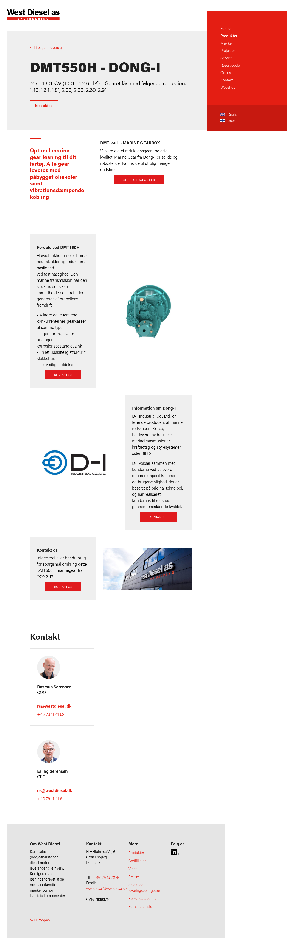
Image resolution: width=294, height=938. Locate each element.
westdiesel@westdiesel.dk (106, 888)
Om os (225, 72)
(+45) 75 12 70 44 (106, 877)
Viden (133, 868)
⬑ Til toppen (40, 920)
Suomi (232, 120)
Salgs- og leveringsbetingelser (144, 887)
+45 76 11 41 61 (50, 798)
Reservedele (230, 65)
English (232, 114)
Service (226, 57)
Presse (133, 876)
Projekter (227, 50)
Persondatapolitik (142, 898)
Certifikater (137, 860)
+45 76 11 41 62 (50, 714)
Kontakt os (44, 105)
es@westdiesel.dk (54, 790)
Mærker (226, 43)
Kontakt (226, 79)
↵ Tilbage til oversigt (46, 47)
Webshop (227, 87)
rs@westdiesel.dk (54, 706)
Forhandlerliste (140, 906)
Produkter (228, 35)
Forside (226, 28)
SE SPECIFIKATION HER (139, 180)
